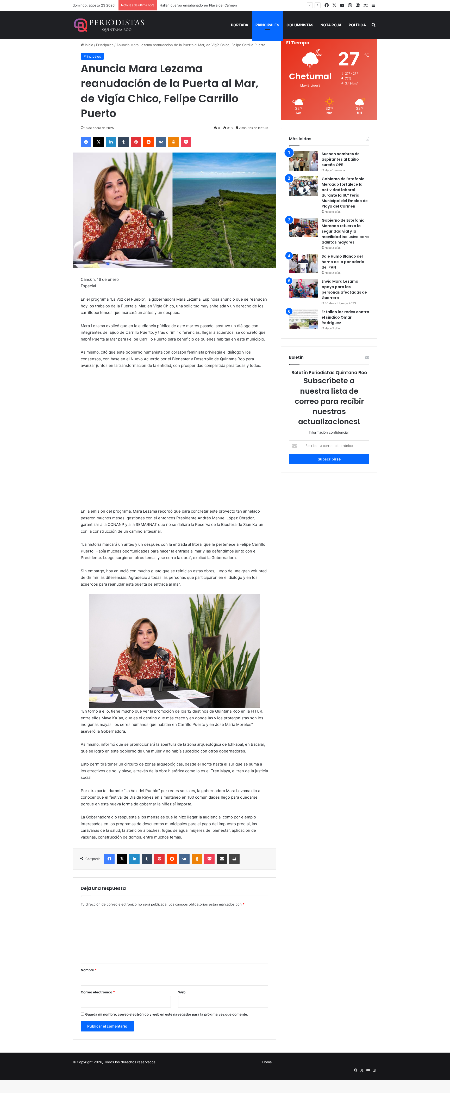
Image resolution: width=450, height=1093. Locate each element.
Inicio (88, 45)
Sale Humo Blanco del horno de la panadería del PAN (343, 262)
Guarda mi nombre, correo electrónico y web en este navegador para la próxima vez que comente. (166, 1014)
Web (181, 992)
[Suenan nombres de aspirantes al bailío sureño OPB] (303, 161)
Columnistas (299, 25)
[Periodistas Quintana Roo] (108, 25)
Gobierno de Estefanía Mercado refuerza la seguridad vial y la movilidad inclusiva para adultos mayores (345, 231)
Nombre (89, 970)
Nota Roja (331, 25)
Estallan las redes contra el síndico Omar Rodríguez (345, 317)
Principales (267, 25)
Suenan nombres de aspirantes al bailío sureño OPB (341, 159)
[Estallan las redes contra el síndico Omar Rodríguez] (303, 319)
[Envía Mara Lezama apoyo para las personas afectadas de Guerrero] (303, 288)
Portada (239, 25)
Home (267, 1062)
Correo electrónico (98, 992)
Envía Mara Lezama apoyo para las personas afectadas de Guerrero (344, 289)
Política (357, 25)
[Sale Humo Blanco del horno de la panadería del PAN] (303, 263)
